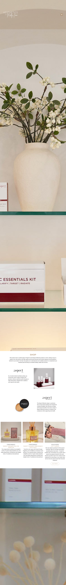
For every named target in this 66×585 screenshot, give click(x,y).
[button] (62, 15)
